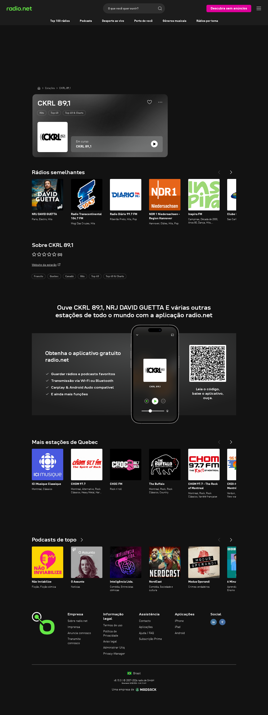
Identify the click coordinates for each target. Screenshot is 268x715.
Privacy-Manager (114, 653)
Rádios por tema (207, 21)
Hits (42, 113)
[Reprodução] (154, 144)
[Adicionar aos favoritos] (149, 102)
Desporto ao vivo (113, 21)
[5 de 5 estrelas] (54, 254)
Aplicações (146, 627)
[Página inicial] (39, 88)
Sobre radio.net (78, 621)
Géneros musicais (174, 21)
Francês (38, 276)
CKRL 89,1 (84, 146)
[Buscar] (159, 8)
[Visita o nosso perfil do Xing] (222, 622)
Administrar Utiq (114, 647)
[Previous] (219, 171)
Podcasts (86, 21)
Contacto (145, 621)
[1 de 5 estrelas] (34, 254)
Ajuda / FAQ (146, 633)
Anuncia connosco (79, 633)
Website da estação (44, 265)
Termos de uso (112, 625)
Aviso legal (110, 641)
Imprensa (74, 627)
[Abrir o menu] (258, 8)
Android (180, 633)
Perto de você (143, 21)
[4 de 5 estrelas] (49, 254)
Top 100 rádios (60, 21)
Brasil (136, 673)
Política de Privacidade (110, 633)
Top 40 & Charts (74, 113)
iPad (177, 627)
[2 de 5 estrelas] (39, 254)
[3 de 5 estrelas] (44, 254)
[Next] (231, 171)
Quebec (54, 276)
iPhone (179, 621)
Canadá (69, 276)
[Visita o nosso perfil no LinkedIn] (213, 622)
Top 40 (54, 113)
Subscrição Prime (150, 639)
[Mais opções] (160, 102)
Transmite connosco (74, 641)
